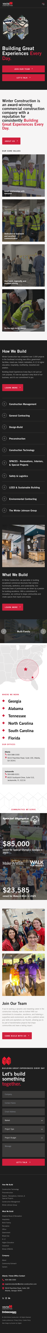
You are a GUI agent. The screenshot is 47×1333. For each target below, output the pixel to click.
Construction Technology (10, 1189)
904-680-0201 (13, 774)
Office (4, 1229)
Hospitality (5, 1219)
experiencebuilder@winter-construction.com (21, 1284)
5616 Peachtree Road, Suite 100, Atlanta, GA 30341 (23, 759)
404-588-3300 (13, 755)
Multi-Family (6, 1223)
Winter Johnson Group (9, 1205)
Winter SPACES (7, 1249)
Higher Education (8, 1242)
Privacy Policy (18, 1320)
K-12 (4, 1239)
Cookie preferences (7, 1320)
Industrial (5, 1246)
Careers (4, 1267)
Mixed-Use (5, 1236)
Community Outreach (9, 1263)
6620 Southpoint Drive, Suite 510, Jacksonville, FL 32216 (20, 779)
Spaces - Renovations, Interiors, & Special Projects (13, 1197)
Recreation (5, 1226)
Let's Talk (21, 1162)
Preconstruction (7, 1192)
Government (6, 1232)
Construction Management (11, 1202)
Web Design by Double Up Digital (11, 1323)
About (4, 1260)
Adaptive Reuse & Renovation (12, 1216)
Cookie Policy (26, 1320)
